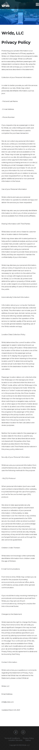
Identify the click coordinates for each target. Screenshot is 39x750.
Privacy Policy (28, 738)
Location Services (15, 740)
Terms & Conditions (12, 738)
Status (28, 740)
